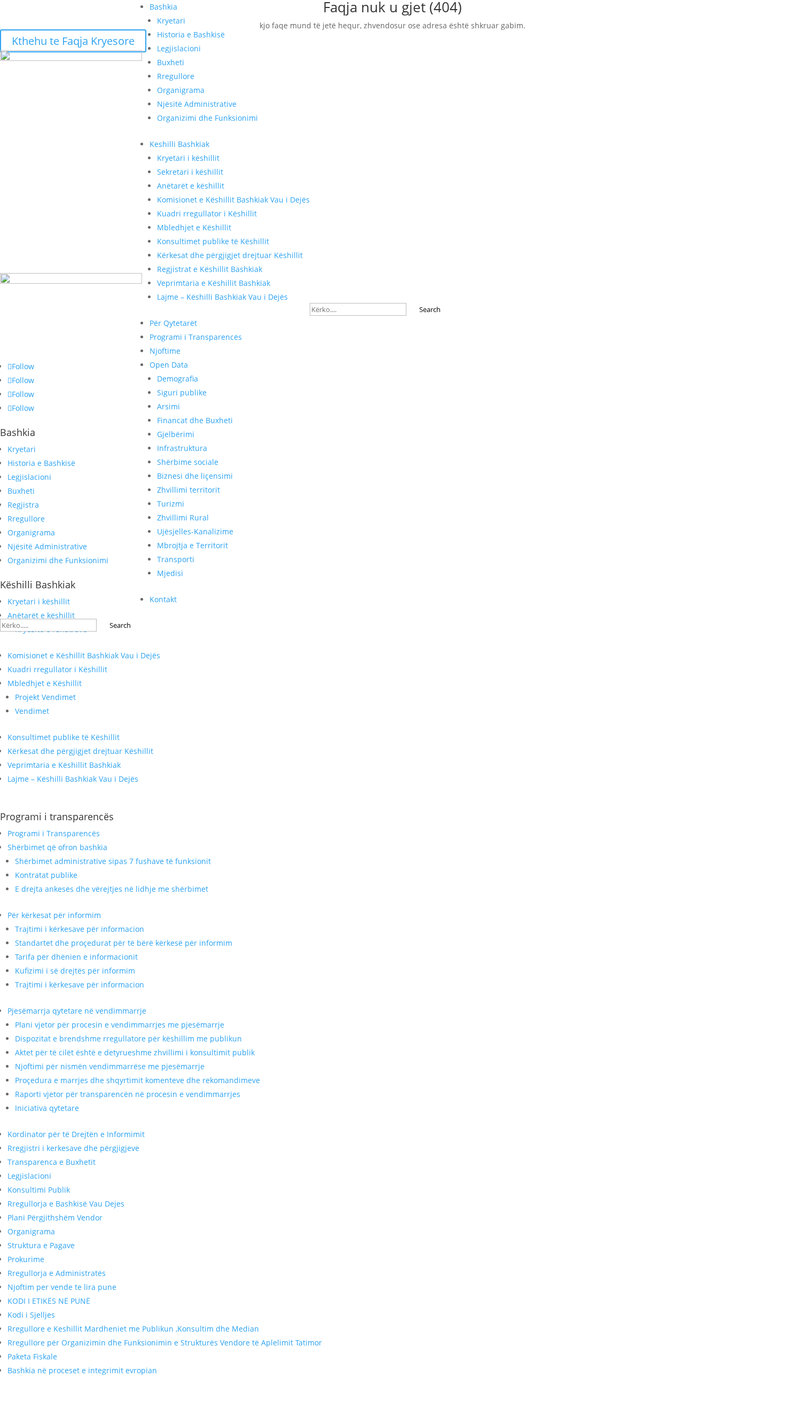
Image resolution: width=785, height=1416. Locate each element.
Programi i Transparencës (196, 337)
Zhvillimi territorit (188, 490)
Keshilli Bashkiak (179, 144)
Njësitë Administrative (197, 104)
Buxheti (170, 62)
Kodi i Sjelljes (31, 1315)
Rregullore (175, 76)
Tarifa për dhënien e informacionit (76, 957)
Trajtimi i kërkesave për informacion (79, 929)
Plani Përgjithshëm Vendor (55, 1217)
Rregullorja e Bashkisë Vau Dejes (65, 1204)
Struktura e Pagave (41, 1245)
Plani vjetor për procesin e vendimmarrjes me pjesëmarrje (119, 1025)
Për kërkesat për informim (54, 915)
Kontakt (163, 599)
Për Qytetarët (173, 323)
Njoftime (165, 351)
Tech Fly (531, 1409)
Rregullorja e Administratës (56, 1273)
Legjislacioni (179, 48)
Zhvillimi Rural (183, 517)
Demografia (177, 379)
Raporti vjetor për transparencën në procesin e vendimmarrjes (127, 1094)
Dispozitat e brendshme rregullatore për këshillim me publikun (128, 1038)
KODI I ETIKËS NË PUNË (48, 1301)
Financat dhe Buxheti (195, 420)
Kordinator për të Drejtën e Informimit (76, 1134)
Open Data (169, 365)
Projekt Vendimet (45, 697)
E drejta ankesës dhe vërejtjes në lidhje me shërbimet (111, 889)
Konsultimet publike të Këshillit (213, 241)
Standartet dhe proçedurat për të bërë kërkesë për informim (123, 943)
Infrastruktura (182, 448)
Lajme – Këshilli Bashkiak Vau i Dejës (222, 297)
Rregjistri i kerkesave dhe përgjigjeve (73, 1148)
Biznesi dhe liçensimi (195, 476)
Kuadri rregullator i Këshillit (207, 213)
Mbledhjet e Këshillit (194, 227)
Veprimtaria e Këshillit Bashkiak (213, 283)
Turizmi (170, 504)
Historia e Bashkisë (191, 34)
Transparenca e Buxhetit (51, 1162)
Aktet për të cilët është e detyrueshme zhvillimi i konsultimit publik (135, 1052)
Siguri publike (182, 392)
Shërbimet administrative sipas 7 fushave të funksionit (113, 861)
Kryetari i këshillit (188, 158)
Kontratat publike (46, 875)
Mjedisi (170, 573)
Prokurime (25, 1259)
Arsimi (168, 406)
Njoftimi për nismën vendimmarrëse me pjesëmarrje (110, 1066)
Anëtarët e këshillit (190, 186)
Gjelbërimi (175, 434)
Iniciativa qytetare (47, 1108)
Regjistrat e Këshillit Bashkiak (209, 269)
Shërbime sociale (187, 462)
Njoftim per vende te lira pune (61, 1287)
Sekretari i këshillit (190, 172)
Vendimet (32, 711)
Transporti (175, 559)
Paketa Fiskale (32, 1356)
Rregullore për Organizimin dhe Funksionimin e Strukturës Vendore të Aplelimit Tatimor (164, 1342)
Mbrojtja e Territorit (192, 545)
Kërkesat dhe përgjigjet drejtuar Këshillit (230, 255)
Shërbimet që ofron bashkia (57, 847)
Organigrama (181, 90)
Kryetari (171, 20)
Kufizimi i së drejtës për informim (75, 971)
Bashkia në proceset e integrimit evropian (82, 1370)
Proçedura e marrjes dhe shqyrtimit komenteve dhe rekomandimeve (137, 1080)
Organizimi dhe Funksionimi (207, 118)
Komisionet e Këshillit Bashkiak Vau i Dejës (233, 199)
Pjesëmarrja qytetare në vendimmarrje (76, 1011)
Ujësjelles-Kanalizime (195, 531)
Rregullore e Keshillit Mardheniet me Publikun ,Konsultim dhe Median (133, 1329)
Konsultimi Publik (38, 1190)
